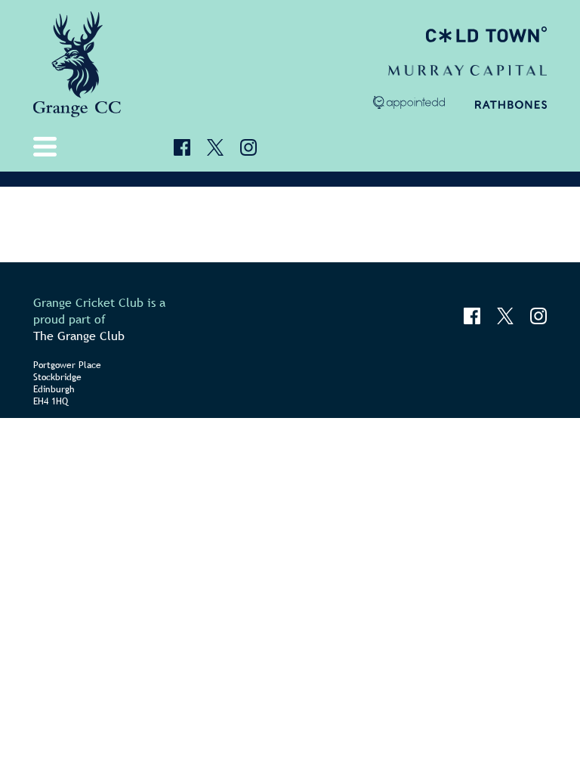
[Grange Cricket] (79, 64)
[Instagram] (248, 147)
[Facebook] (182, 147)
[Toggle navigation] (48, 146)
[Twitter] (215, 147)
